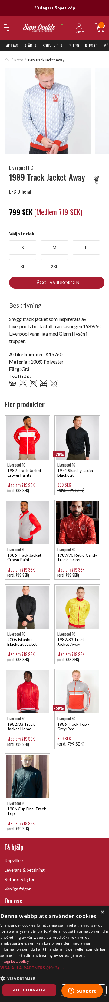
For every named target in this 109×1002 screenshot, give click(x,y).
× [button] (102, 912)
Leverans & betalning (25, 869)
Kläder (30, 45)
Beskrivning (25, 305)
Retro (73, 45)
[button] (54, 968)
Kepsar (91, 45)
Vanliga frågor (18, 888)
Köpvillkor (14, 860)
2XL (54, 266)
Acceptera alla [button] (29, 990)
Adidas (12, 45)
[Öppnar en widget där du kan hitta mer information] (82, 991)
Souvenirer (52, 45)
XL (22, 266)
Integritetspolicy (14, 961)
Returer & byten (20, 879)
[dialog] (54, 954)
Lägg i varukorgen (57, 282)
